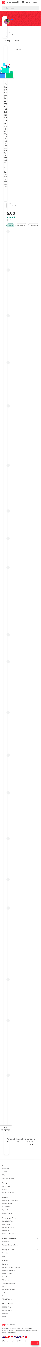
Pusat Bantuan (6, 1328)
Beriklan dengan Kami (22, 1330)
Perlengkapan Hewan (9, 1289)
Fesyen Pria (6, 1210)
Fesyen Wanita (7, 1213)
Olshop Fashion (7, 1207)
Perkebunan (6, 1230)
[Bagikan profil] (9, 34)
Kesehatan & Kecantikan (10, 1200)
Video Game (6, 1280)
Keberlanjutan (28, 1328)
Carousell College (8, 1178)
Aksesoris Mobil (7, 1310)
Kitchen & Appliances (9, 1234)
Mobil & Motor (6, 1307)
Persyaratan (32, 1330)
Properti (5, 1313)
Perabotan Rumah (8, 1227)
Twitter (4, 1172)
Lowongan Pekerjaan (8, 1330)
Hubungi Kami (16, 1328)
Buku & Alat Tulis (7, 1221)
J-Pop (4, 1292)
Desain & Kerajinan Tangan (11, 1267)
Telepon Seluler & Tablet (10, 1245)
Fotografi (5, 1264)
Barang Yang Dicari (8, 1192)
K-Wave (4, 1296)
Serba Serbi (6, 1186)
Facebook (5, 1168)
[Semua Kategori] (23, 2)
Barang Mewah (7, 1203)
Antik (4, 1286)
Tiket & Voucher (7, 1299)
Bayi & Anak (6, 1224)
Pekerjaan (5, 1253)
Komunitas (5, 1189)
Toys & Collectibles (8, 1283)
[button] (4, 29)
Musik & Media (7, 1273)
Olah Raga (5, 1277)
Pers (22, 1328)
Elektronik (5, 1242)
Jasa (3, 1256)
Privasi (4, 1332)
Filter (16, 50)
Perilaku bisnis (11, 1332)
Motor (4, 1316)
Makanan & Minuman (9, 1270)
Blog (3, 1175)
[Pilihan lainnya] (12, 34)
